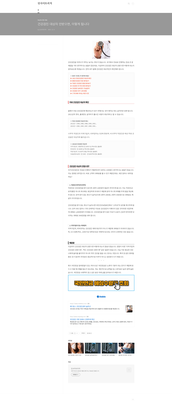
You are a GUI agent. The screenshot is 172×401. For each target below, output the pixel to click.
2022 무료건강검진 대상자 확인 (81, 78)
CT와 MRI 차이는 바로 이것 (80, 93)
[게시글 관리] (77, 333)
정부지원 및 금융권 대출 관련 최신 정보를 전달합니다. (85, 371)
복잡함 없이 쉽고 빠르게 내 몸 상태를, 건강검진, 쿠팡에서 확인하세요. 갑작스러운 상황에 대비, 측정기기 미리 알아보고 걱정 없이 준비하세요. (101, 323)
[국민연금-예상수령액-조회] (101, 276)
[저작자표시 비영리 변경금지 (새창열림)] (89, 333)
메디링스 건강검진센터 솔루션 (80, 306)
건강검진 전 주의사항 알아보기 (81, 86)
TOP (133, 399)
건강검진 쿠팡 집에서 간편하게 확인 (82, 319)
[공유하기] (75, 333)
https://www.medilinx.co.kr (78, 303)
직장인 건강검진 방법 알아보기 (81, 83)
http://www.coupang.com (78, 316)
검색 (128, 3)
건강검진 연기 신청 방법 (79, 91)
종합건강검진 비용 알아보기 (80, 81)
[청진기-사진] (101, 42)
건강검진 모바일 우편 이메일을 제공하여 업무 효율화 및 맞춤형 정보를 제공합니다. (95, 309)
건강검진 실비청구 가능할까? (81, 88)
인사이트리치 (45, 3)
